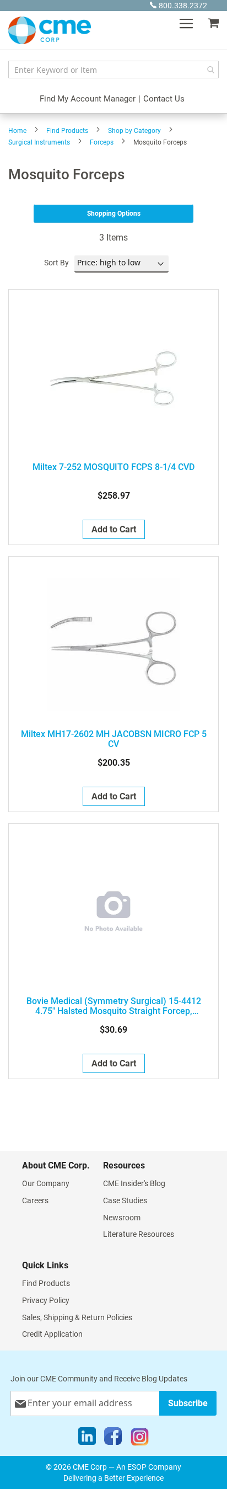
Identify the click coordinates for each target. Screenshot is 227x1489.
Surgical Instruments (39, 142)
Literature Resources (138, 1234)
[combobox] (113, 69)
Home (17, 131)
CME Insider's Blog (134, 1183)
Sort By (56, 262)
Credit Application (52, 1334)
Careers (35, 1200)
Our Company (45, 1183)
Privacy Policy (45, 1300)
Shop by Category (134, 131)
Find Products (67, 131)
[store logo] (49, 30)
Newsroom (121, 1217)
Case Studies (125, 1200)
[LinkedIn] (87, 1438)
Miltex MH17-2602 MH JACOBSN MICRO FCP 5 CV (114, 739)
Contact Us (164, 99)
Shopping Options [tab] (113, 213)
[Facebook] (113, 1438)
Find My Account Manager (88, 99)
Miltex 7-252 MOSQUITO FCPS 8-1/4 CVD (113, 467)
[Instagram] (139, 1438)
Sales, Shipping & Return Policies (77, 1317)
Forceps (102, 142)
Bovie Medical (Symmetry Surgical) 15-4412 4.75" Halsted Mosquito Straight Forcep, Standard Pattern (113, 1006)
